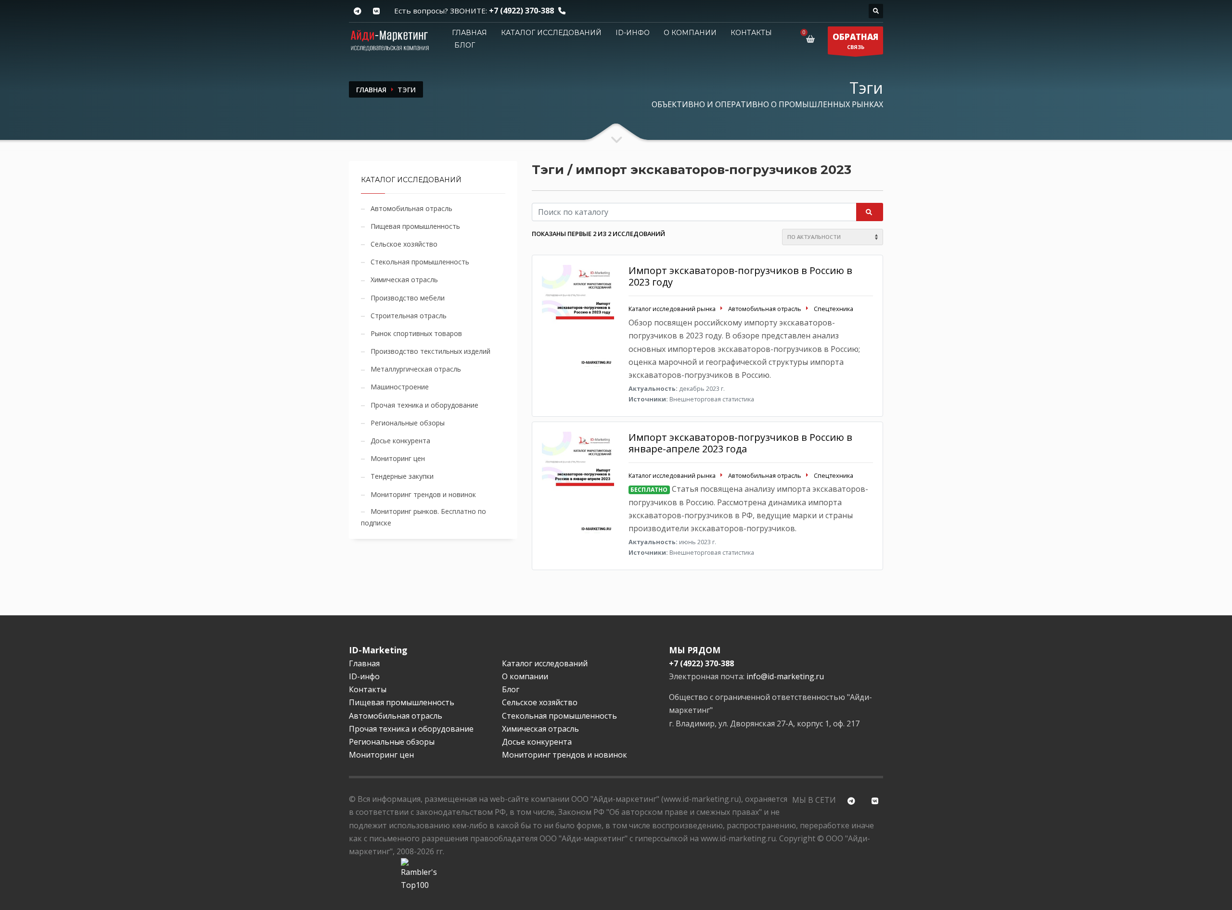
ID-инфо (633, 32)
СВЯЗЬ (855, 40)
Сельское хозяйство (404, 244)
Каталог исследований (551, 32)
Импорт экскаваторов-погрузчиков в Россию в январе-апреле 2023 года (740, 443)
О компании (690, 32)
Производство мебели (408, 297)
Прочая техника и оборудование (424, 405)
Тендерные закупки (402, 476)
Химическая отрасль (404, 279)
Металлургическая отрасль (416, 369)
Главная (469, 32)
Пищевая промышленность (415, 226)
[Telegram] (357, 11)
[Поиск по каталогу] (876, 11)
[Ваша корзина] (812, 39)
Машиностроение (400, 386)
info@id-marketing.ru (785, 676)
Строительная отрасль (409, 315)
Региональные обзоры (408, 422)
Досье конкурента (400, 440)
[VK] (376, 11)
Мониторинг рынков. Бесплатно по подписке (423, 517)
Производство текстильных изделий (430, 351)
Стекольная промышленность (420, 261)
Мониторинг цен (398, 458)
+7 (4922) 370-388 (521, 10)
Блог (464, 45)
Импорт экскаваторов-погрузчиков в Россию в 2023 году (740, 276)
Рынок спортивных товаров (416, 333)
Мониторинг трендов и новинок (423, 494)
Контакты (751, 32)
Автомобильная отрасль (411, 208)
